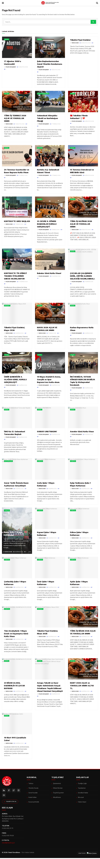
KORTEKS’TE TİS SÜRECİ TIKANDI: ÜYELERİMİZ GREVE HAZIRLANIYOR (15, 276)
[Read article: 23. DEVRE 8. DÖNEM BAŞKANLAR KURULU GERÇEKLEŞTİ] (50, 207)
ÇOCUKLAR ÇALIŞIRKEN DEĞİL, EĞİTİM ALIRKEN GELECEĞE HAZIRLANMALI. (82, 276)
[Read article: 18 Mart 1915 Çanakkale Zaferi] (17, 723)
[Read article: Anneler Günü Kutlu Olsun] (83, 417)
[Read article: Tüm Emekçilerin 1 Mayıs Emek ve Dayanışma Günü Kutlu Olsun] (17, 617)
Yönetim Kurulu (33, 788)
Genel (7, 39)
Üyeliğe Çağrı (82, 783)
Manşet (7, 305)
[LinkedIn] (4, 790)
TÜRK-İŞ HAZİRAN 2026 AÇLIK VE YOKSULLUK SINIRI (81, 224)
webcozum (75, 43)
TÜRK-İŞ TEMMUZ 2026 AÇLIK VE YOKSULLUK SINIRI (15, 118)
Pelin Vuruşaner (11, 67)
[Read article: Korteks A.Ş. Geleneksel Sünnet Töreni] (50, 155)
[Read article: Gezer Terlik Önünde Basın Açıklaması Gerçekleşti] (17, 469)
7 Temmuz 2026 (18, 224)
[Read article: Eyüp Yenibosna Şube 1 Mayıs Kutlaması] (83, 469)
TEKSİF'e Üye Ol (11, 801)
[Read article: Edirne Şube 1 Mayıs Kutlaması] (83, 518)
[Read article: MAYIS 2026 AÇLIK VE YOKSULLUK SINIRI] (50, 313)
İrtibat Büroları (57, 788)
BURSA (40, 148)
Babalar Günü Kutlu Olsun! (49, 273)
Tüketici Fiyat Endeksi (80, 40)
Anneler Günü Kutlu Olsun (82, 431)
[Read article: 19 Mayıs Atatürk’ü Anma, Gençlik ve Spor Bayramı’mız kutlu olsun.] (50, 362)
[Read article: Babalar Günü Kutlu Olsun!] (50, 259)
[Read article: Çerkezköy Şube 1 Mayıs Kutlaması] (17, 567)
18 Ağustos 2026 (85, 43)
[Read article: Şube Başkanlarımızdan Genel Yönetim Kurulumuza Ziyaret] (50, 47)
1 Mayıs (40, 461)
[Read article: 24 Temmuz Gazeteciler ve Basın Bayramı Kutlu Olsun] (17, 155)
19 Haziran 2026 (55, 276)
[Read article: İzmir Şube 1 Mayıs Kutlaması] (50, 567)
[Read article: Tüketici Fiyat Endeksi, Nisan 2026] (50, 617)
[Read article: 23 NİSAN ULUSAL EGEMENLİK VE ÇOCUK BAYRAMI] (17, 669)
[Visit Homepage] (50, 3)
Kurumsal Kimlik (33, 802)
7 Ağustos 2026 (55, 69)
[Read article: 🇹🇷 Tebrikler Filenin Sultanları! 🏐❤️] (83, 101)
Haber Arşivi (82, 802)
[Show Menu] (3, 3)
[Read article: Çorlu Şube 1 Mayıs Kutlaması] (50, 469)
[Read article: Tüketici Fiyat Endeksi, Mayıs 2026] (17, 313)
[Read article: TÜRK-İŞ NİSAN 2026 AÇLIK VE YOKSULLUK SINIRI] (83, 617)
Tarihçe (30, 783)
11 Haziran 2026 (88, 281)
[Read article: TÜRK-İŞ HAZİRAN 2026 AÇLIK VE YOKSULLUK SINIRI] (83, 207)
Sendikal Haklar (83, 793)
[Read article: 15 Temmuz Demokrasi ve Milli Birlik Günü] (83, 155)
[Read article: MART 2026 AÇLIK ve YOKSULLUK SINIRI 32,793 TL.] (83, 669)
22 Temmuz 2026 (55, 175)
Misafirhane (57, 797)
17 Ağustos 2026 (23, 67)
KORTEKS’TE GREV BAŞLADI (17, 221)
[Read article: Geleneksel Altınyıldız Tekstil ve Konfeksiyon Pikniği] (50, 101)
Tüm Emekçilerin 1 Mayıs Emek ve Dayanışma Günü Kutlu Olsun (16, 633)
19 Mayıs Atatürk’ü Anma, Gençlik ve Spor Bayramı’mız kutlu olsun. (49, 379)
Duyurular (8, 461)
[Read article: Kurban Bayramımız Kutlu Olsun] (83, 313)
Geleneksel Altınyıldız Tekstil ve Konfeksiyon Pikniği (47, 118)
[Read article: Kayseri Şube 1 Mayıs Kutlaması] (50, 518)
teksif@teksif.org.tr (8, 843)
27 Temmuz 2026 (55, 124)
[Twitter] (14, 790)
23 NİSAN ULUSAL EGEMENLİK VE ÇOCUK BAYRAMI (14, 686)
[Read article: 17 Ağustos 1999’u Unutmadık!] (17, 47)
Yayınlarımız (82, 788)
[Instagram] (19, 790)
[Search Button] (97, 3)
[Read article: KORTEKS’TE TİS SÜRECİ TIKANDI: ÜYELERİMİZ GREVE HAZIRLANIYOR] (17, 259)
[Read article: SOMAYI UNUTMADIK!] (50, 417)
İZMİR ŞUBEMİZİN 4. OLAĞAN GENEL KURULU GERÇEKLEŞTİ (15, 379)
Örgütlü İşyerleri (58, 793)
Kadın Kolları (32, 797)
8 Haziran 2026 (19, 333)
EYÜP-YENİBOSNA (43, 93)
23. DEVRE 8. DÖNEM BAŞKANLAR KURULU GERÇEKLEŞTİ (47, 224)
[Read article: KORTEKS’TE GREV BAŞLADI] (17, 207)
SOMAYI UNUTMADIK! (47, 431)
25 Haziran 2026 (23, 281)
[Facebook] (9, 790)
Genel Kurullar (33, 793)
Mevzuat (81, 797)
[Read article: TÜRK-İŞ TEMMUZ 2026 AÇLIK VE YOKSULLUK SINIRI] (17, 101)
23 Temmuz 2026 (22, 175)
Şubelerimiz (57, 783)
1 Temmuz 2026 (55, 229)
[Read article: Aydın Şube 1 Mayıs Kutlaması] (83, 567)
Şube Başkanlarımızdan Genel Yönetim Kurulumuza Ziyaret (49, 64)
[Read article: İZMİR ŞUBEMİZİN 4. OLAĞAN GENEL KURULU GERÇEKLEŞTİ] (17, 362)
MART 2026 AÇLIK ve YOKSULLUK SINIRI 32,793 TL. (82, 686)
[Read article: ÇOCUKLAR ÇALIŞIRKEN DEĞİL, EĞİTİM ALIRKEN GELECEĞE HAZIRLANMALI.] (83, 259)
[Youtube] (4, 795)
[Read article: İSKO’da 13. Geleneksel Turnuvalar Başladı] (17, 417)
